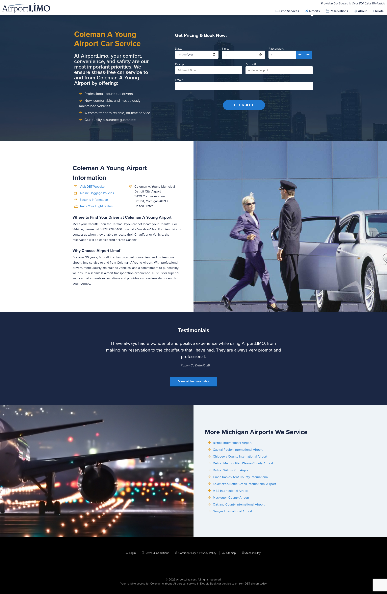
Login (132, 553)
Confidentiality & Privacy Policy (197, 553)
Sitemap (231, 553)
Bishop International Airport (232, 443)
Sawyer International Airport (232, 511)
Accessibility (253, 553)
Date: (178, 48)
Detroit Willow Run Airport (231, 470)
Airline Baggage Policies (97, 193)
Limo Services (289, 11)
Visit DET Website (92, 187)
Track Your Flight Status (96, 206)
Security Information (94, 200)
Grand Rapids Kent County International (240, 477)
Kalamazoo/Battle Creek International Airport (244, 484)
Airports (314, 11)
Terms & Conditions (157, 553)
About (362, 11)
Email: (179, 80)
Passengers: (276, 48)
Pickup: (179, 64)
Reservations (339, 11)
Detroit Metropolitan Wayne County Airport (243, 463)
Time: (225, 48)
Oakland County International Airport (239, 504)
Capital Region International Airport (238, 450)
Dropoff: (251, 64)
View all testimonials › (193, 381)
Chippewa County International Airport (240, 457)
